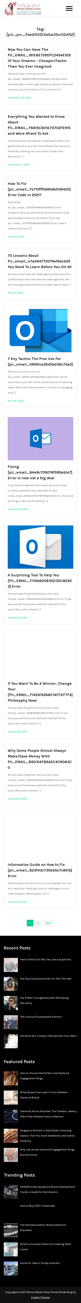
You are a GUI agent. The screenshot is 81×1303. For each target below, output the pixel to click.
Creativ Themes (40, 1297)
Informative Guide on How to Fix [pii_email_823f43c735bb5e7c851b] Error (40, 870)
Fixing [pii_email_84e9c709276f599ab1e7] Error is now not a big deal (40, 472)
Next (48, 923)
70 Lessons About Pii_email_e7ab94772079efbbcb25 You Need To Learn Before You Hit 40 (40, 261)
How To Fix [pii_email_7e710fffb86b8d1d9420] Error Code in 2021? (39, 189)
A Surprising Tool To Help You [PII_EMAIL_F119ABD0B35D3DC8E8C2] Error (40, 581)
